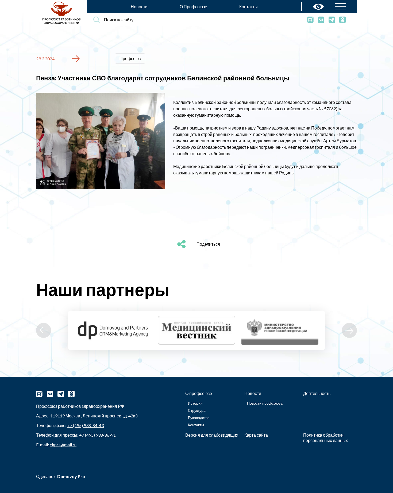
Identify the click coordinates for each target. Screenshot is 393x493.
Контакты (248, 6)
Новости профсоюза (265, 403)
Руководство (199, 417)
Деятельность (316, 393)
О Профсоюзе (193, 6)
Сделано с (60, 476)
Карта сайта (256, 434)
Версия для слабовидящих (211, 434)
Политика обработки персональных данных (325, 437)
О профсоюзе (198, 393)
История (195, 403)
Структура (197, 410)
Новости (139, 6)
